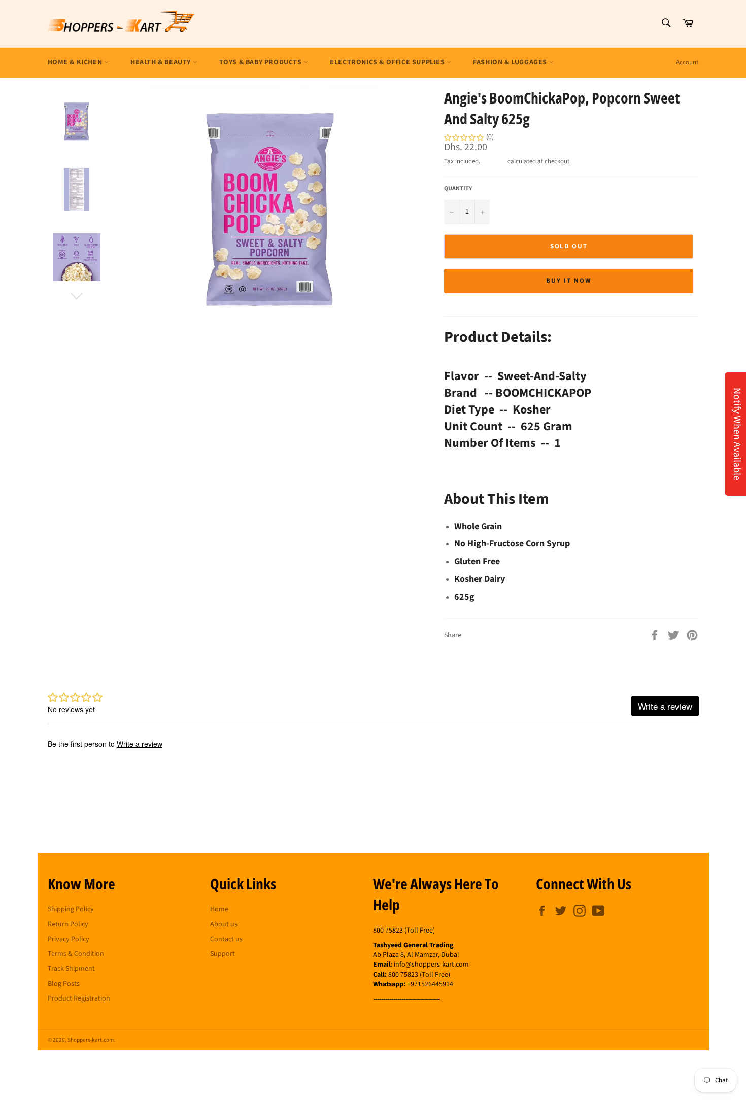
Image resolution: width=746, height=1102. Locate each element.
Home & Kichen (76, 62)
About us (224, 924)
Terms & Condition (76, 954)
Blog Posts (64, 984)
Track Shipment (71, 968)
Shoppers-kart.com (90, 1040)
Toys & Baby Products (261, 62)
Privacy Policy (68, 939)
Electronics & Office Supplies (388, 62)
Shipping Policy (71, 909)
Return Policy (68, 924)
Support (222, 954)
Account (687, 62)
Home (219, 909)
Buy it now (569, 280)
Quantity (458, 189)
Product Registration (79, 998)
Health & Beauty (161, 62)
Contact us (226, 939)
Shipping (494, 161)
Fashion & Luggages (511, 62)
